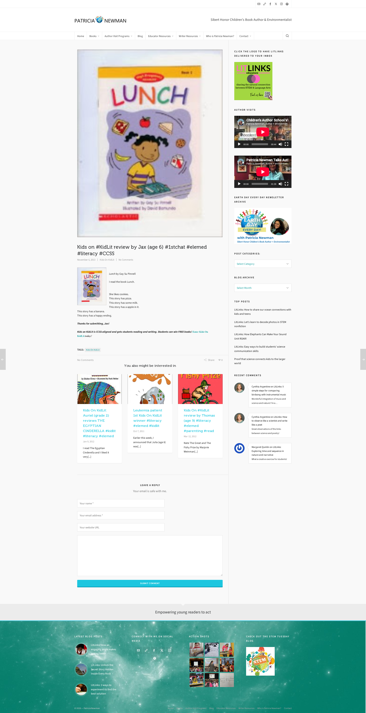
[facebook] (271, 3)
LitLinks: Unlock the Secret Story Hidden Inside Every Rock (102, 669)
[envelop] (259, 3)
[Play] (239, 144)
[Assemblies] (196, 665)
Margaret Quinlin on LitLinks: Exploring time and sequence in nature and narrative (268, 451)
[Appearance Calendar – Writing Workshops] (227, 680)
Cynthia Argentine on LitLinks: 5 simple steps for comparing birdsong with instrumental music (269, 390)
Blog (211, 708)
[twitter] (276, 3)
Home (171, 708)
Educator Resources (226, 708)
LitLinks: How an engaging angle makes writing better (103, 649)
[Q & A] (212, 665)
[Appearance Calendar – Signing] (227, 665)
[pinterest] (288, 3)
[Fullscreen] (286, 144)
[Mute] (280, 144)
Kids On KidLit (107, 259)
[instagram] (282, 3)
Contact (288, 708)
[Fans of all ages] (196, 650)
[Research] (196, 680)
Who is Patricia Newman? (269, 708)
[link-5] (265, 3)
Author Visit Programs (195, 708)
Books (180, 708)
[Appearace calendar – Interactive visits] (212, 680)
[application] (262, 132)
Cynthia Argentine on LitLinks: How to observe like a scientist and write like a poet (269, 421)
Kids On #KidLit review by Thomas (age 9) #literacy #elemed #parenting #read (199, 420)
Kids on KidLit (93, 349)
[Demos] (227, 650)
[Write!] (212, 650)
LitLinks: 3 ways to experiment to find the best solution (103, 689)
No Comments (126, 259)
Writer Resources (246, 708)
